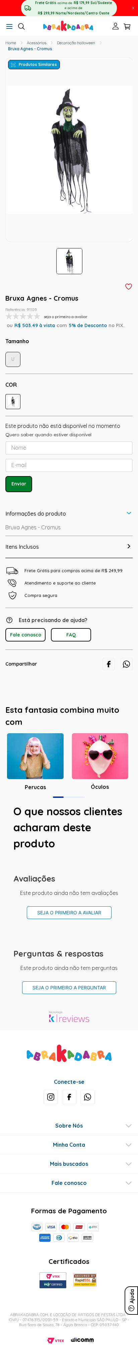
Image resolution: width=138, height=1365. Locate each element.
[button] (9, 26)
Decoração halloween (76, 42)
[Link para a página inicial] (10, 43)
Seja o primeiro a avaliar (69, 912)
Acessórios (36, 42)
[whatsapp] (126, 664)
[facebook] (108, 664)
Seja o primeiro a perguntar (69, 987)
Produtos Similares (38, 64)
